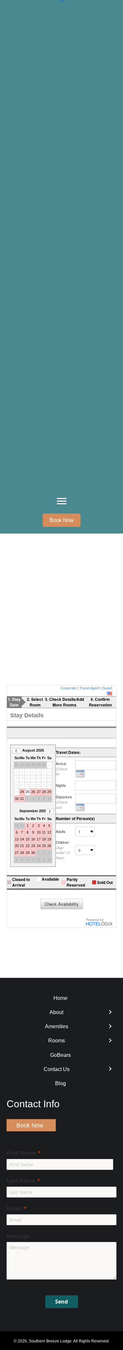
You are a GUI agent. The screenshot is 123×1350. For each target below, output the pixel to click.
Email (14, 1208)
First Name (21, 1152)
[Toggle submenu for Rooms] (110, 1040)
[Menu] (61, 501)
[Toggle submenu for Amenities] (110, 1026)
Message (18, 1236)
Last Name (21, 1180)
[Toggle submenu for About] (110, 1012)
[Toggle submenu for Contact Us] (110, 1069)
